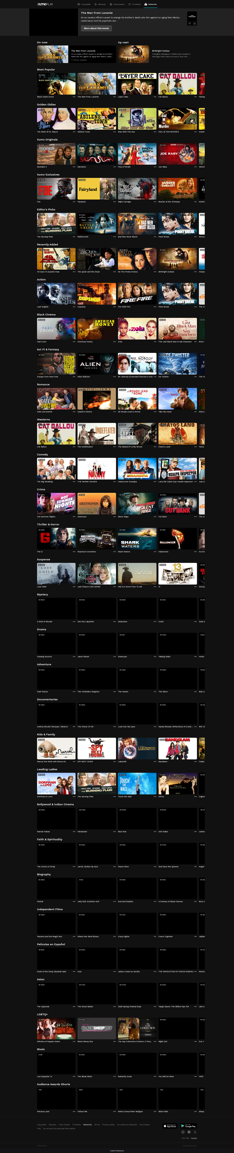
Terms (97, 1124)
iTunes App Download (170, 1126)
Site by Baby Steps (190, 1146)
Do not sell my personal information (59, 1128)
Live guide (85, 4)
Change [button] (194, 1138)
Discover (102, 4)
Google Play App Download (188, 1126)
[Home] (45, 4)
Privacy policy (108, 1124)
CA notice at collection (127, 1124)
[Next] (197, 83)
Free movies (119, 4)
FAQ (39, 1128)
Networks (152, 4)
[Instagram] (183, 1132)
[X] (195, 1132)
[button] (96, 28)
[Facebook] (189, 1132)
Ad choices (145, 1124)
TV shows (136, 4)
